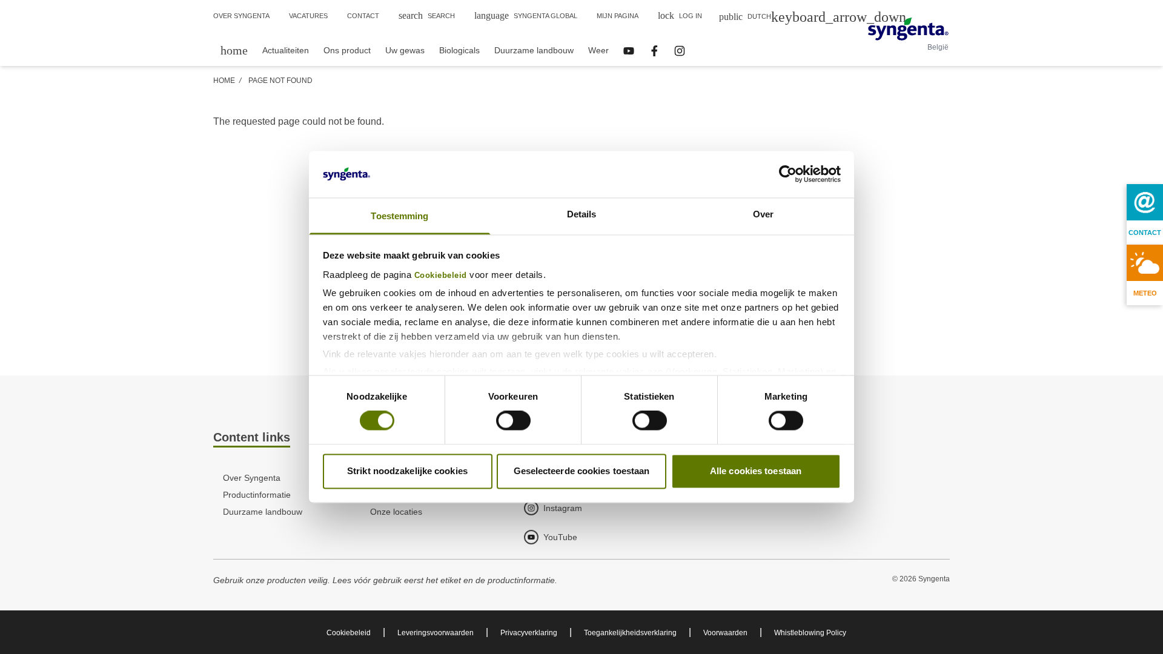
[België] (908, 29)
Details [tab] (582, 214)
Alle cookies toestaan (755, 471)
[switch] (513, 421)
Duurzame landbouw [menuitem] (534, 50)
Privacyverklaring (528, 633)
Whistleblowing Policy (810, 633)
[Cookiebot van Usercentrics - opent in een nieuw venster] (788, 174)
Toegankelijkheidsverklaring (630, 633)
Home (224, 80)
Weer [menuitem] (598, 50)
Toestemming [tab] (399, 216)
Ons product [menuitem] (347, 50)
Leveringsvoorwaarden (435, 633)
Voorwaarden (725, 633)
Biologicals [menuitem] (459, 50)
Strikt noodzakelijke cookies (407, 471)
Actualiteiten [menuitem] (285, 50)
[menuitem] (234, 50)
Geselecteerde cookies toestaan (582, 471)
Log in (680, 15)
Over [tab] (763, 214)
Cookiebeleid (440, 275)
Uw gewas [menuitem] (405, 50)
